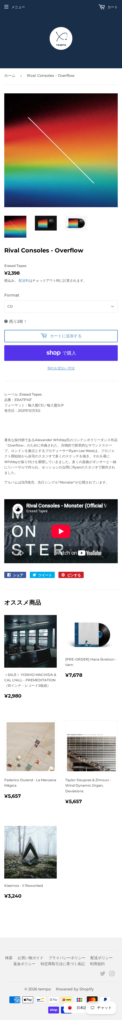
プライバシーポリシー (67, 957)
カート (112, 7)
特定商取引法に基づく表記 (63, 963)
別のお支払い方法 (61, 368)
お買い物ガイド (30, 957)
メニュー (18, 7)
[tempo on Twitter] (103, 974)
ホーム (9, 75)
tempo (44, 989)
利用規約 (97, 963)
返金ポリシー (24, 963)
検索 (8, 957)
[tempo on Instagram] (112, 974)
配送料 (24, 280)
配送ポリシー (102, 957)
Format (11, 295)
